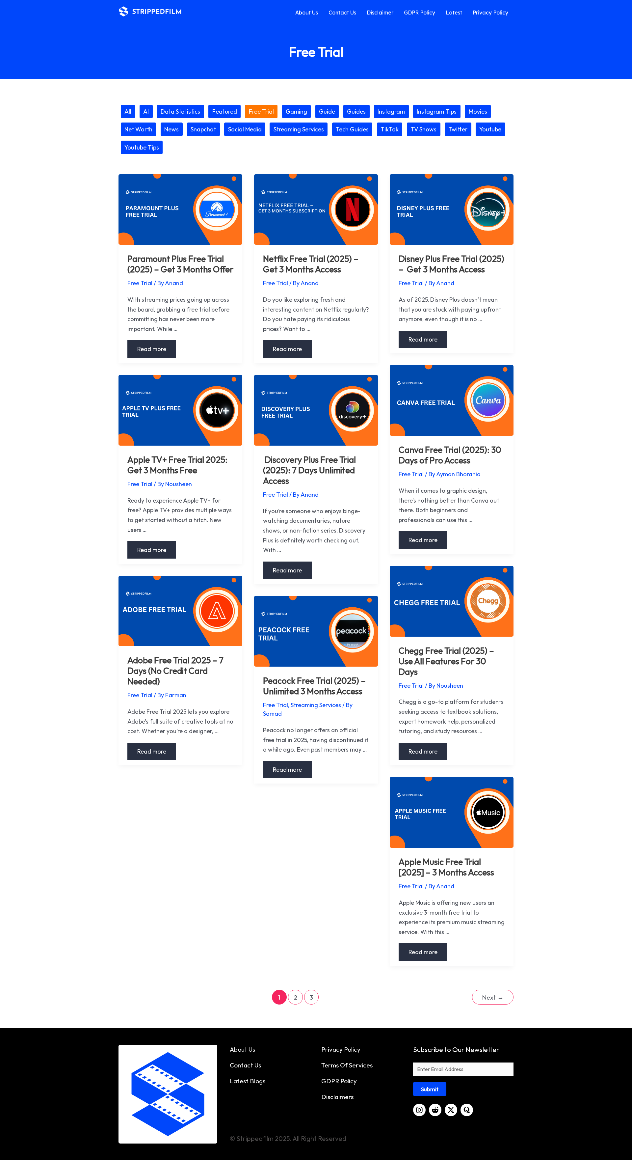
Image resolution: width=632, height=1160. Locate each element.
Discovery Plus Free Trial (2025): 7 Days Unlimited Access (309, 470)
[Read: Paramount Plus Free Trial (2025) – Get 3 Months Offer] (180, 208)
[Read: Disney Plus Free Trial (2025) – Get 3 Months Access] (452, 208)
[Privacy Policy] (340, 1049)
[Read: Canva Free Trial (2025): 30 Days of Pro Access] (452, 399)
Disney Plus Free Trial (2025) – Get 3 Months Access (451, 264)
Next (493, 997)
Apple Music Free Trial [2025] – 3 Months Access (446, 867)
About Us (306, 12)
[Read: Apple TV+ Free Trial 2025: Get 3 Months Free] (180, 409)
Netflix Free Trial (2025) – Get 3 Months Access (310, 264)
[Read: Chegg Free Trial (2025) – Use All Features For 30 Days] (452, 600)
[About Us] (242, 1049)
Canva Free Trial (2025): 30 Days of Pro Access (450, 455)
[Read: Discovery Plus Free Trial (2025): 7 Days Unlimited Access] (316, 409)
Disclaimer (380, 12)
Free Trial (139, 283)
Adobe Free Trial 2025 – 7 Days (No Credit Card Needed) (175, 671)
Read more (151, 349)
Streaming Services (316, 705)
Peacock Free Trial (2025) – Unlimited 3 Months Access (314, 686)
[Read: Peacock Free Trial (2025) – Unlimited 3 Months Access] (316, 630)
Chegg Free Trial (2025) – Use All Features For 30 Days (446, 661)
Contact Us (342, 12)
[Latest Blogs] (247, 1081)
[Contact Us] (245, 1065)
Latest (454, 12)
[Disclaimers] (337, 1097)
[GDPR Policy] (339, 1081)
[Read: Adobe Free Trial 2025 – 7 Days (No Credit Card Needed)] (180, 610)
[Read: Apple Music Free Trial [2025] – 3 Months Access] (452, 811)
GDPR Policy (419, 12)
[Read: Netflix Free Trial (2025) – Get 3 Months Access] (316, 208)
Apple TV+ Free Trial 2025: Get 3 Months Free (177, 465)
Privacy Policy (490, 12)
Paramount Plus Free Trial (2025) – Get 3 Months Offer (180, 264)
